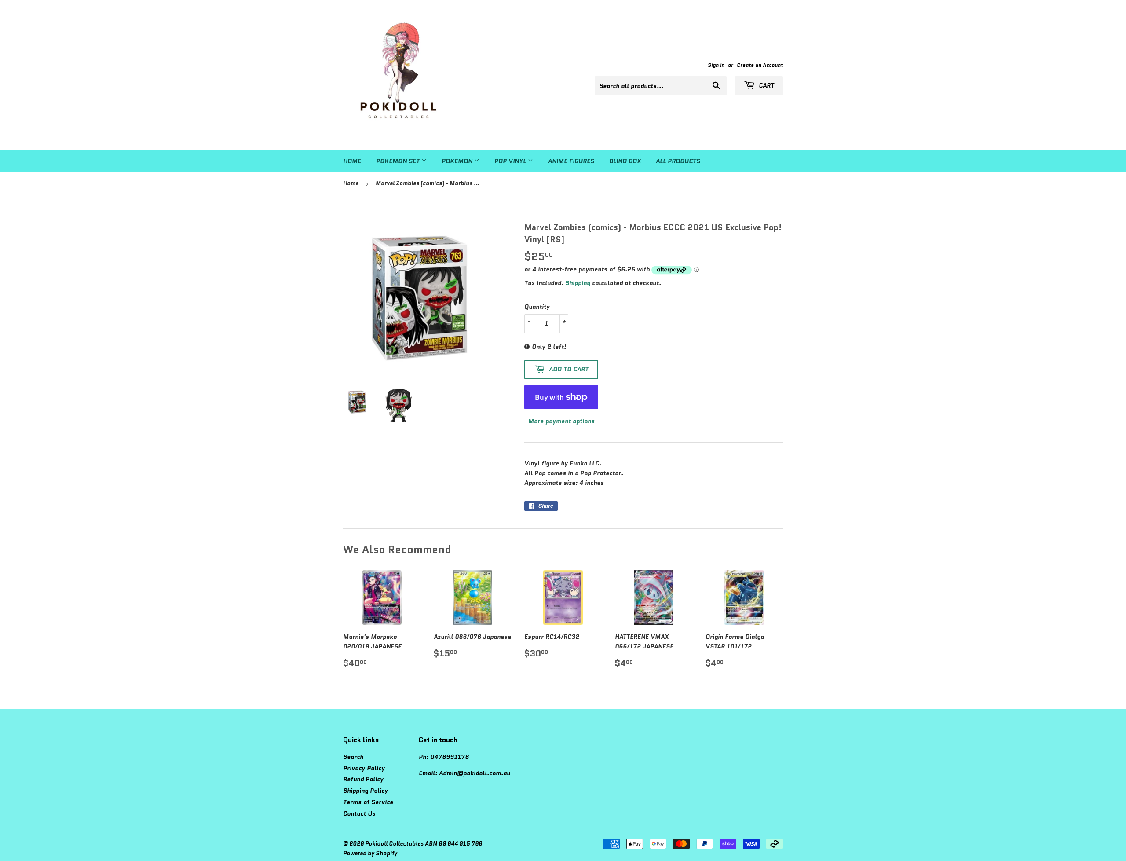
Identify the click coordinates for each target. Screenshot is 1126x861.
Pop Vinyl (511, 161)
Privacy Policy (364, 768)
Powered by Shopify (370, 853)
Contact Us (359, 813)
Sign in (716, 65)
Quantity (537, 306)
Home (352, 161)
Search (353, 756)
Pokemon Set (398, 161)
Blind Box (625, 161)
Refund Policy (363, 779)
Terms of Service (368, 802)
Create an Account (760, 65)
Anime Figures (571, 161)
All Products (678, 161)
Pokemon (458, 161)
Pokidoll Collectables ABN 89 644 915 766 (423, 843)
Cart (765, 85)
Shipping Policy (365, 790)
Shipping (577, 282)
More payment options (561, 421)
